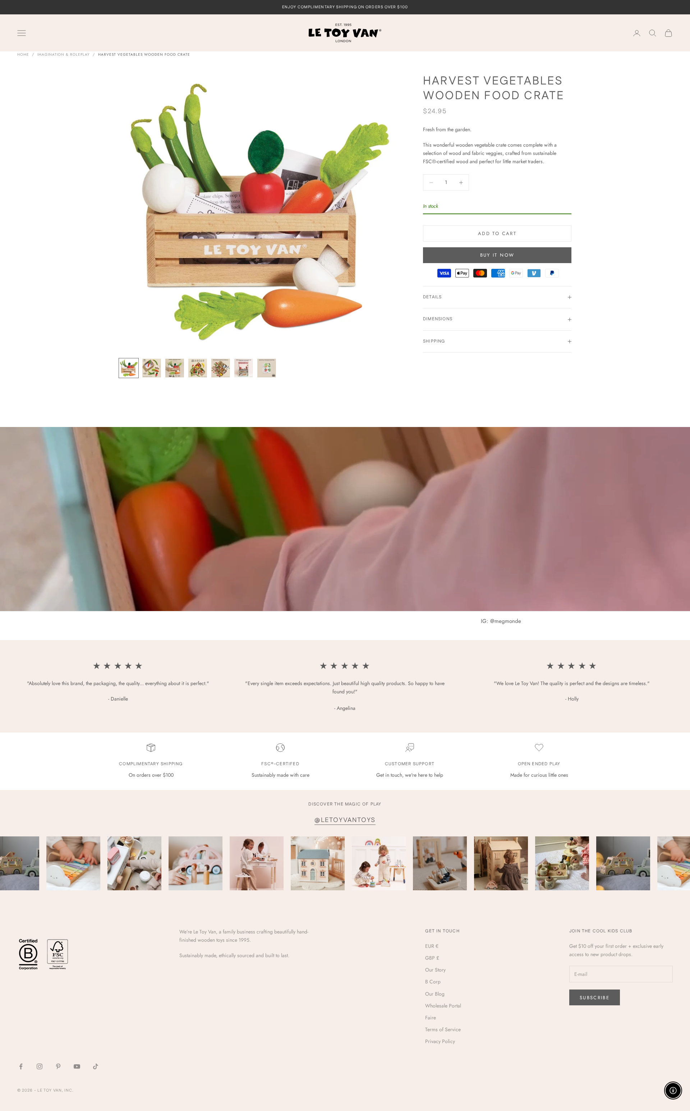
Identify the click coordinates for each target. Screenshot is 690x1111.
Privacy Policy (440, 1041)
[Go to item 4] (198, 368)
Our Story (435, 969)
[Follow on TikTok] (95, 1066)
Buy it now (497, 255)
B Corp (433, 981)
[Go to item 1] (129, 368)
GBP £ (432, 957)
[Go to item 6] (244, 368)
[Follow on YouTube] (76, 1066)
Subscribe (595, 997)
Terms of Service (443, 1029)
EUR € (431, 946)
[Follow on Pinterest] (58, 1066)
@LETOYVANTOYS (345, 820)
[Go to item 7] (267, 368)
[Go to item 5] (221, 368)
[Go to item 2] (152, 368)
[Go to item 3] (175, 368)
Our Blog (435, 993)
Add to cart (497, 233)
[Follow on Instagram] (39, 1066)
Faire (430, 1017)
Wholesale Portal (443, 1005)
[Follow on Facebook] (20, 1066)
